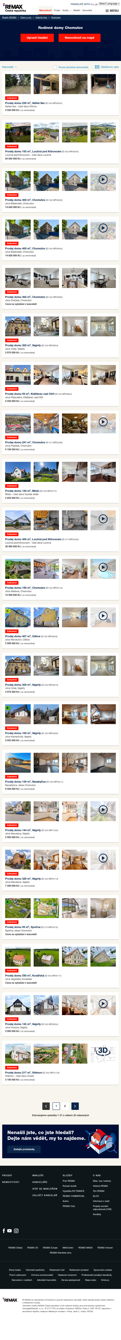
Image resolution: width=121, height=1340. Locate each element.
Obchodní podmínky (35, 1270)
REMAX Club (69, 1206)
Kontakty (97, 1214)
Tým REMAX (98, 1191)
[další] (75, 1106)
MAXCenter (68, 1248)
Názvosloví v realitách (22, 1280)
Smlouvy (105, 1280)
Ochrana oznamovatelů (42, 1275)
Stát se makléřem (44, 1189)
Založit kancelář (44, 1195)
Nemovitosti (10, 1182)
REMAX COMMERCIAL (74, 1196)
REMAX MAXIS (85, 1248)
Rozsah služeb (69, 1186)
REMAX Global (15, 1248)
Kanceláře (40, 1182)
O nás (97, 1176)
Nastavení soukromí (67, 1275)
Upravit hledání (37, 37)
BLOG (96, 1196)
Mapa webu (90, 1280)
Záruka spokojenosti (70, 1280)
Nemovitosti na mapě (79, 37)
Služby (68, 1176)
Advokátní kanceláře (46, 1280)
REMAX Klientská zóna (60, 1253)
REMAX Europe (50, 1248)
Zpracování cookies (103, 1270)
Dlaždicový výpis (110, 67)
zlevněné (73, 67)
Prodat (7, 1176)
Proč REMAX (69, 1181)
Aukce (66, 1201)
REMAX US (32, 1248)
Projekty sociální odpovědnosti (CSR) (102, 1207)
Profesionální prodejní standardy (97, 1275)
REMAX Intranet (105, 1248)
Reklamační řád (57, 1270)
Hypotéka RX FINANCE (73, 1191)
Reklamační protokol (79, 1270)
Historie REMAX (100, 1186)
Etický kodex (15, 1270)
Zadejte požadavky (24, 1149)
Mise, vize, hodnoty (102, 1181)
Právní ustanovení (17, 1275)
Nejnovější (8, 67)
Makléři (38, 1176)
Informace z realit (101, 1201)
